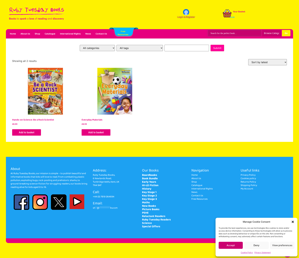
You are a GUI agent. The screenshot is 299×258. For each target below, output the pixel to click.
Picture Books (150, 209)
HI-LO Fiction (150, 185)
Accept (231, 245)
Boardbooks (149, 175)
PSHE (145, 213)
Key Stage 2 (149, 195)
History (146, 189)
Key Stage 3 (149, 199)
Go (286, 33)
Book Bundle (150, 178)
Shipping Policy (249, 185)
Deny (256, 245)
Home (13, 34)
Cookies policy (248, 178)
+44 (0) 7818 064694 (103, 197)
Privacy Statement (262, 252)
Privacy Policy (248, 175)
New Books (149, 206)
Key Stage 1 (149, 192)
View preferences (282, 245)
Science (147, 223)
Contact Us (101, 34)
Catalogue (50, 34)
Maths (146, 202)
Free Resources (199, 199)
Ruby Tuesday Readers (156, 219)
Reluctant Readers (153, 216)
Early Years (149, 182)
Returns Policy (248, 182)
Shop (37, 34)
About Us (25, 34)
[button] (292, 221)
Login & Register (186, 17)
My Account (247, 189)
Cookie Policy (247, 252)
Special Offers (151, 226)
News (88, 34)
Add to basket (26, 132)
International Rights (70, 34)
